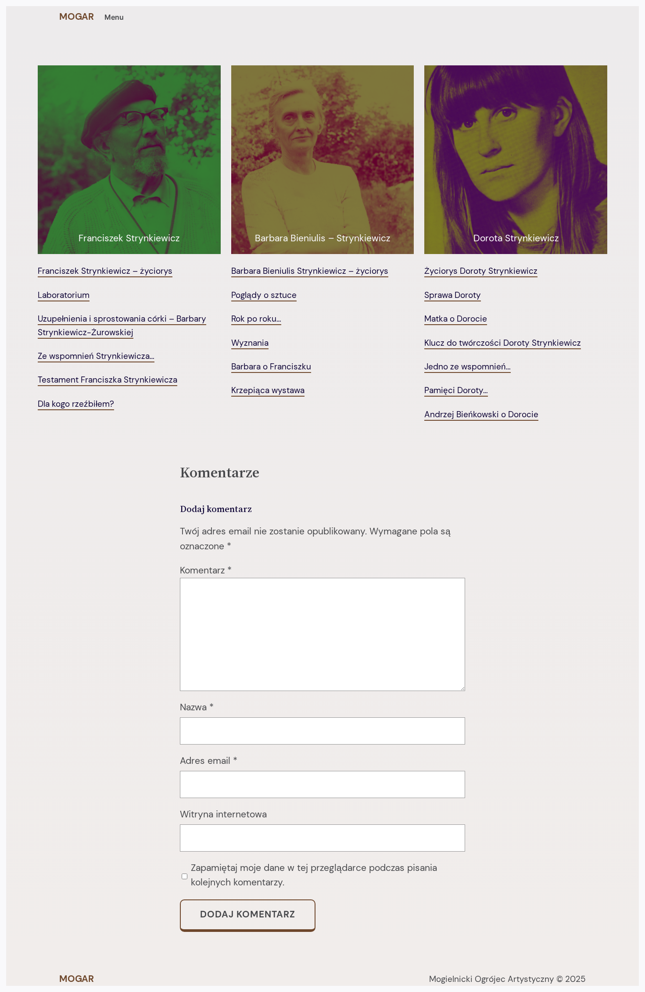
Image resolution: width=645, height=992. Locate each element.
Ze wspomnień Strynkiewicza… (96, 356)
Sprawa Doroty (452, 295)
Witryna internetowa (223, 814)
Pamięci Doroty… (456, 390)
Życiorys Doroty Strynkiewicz (481, 270)
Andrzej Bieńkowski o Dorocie (481, 414)
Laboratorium (64, 295)
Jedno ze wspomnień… (467, 366)
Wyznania (250, 342)
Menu (114, 17)
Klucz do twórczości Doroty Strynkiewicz (502, 342)
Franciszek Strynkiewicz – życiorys (105, 270)
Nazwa (197, 707)
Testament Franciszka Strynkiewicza (107, 379)
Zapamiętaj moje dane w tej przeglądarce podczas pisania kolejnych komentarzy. (314, 875)
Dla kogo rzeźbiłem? (76, 403)
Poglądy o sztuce (264, 295)
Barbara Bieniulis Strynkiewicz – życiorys (309, 270)
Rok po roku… (256, 318)
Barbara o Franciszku (271, 366)
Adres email (208, 761)
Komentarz (206, 570)
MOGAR (76, 17)
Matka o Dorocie (455, 318)
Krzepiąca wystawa (268, 390)
